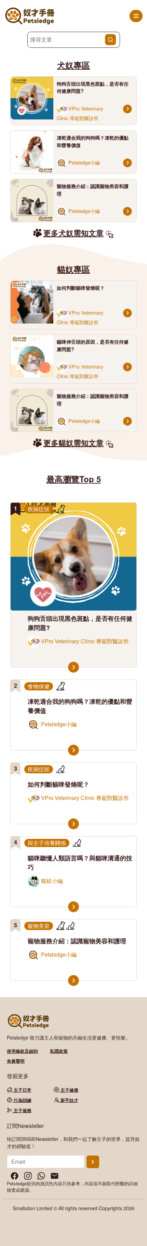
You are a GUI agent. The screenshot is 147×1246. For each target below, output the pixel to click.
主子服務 (21, 1110)
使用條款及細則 (22, 1051)
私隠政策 (59, 1051)
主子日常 (21, 1090)
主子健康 (68, 1090)
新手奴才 (68, 1100)
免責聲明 (16, 1061)
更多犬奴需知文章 (73, 232)
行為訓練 (21, 1100)
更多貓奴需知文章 (73, 442)
